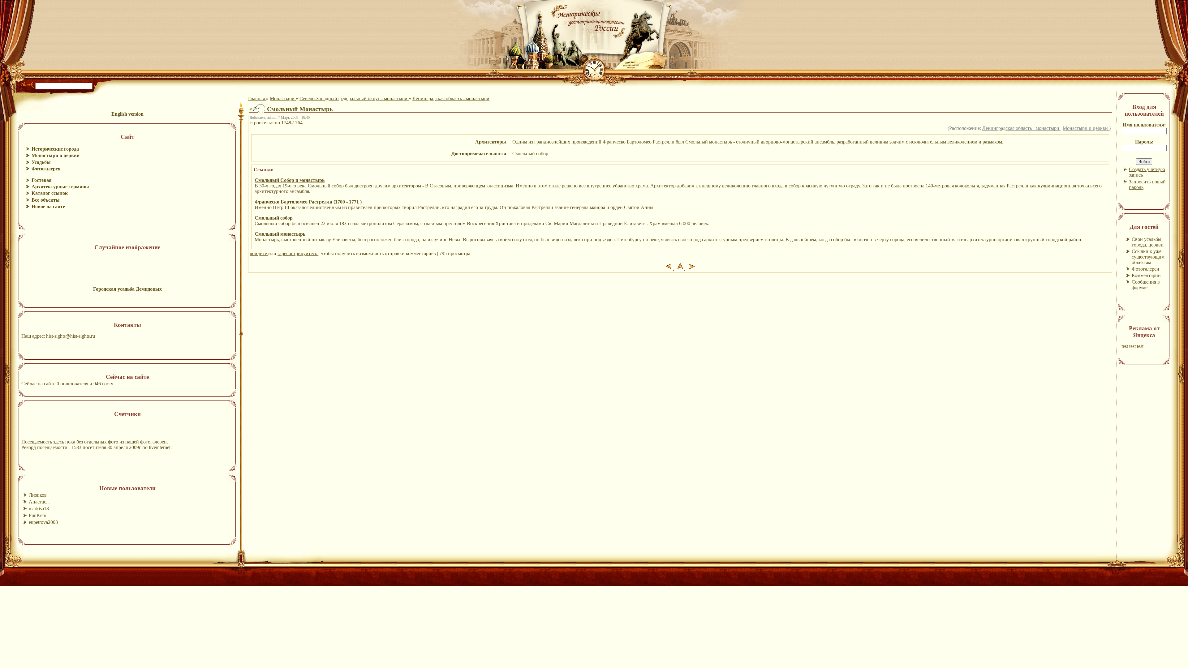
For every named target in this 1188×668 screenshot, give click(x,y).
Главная (257, 98)
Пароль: (1144, 141)
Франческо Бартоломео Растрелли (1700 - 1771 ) (308, 201)
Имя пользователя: (1144, 124)
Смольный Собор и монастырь (290, 180)
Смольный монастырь (280, 234)
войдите (259, 253)
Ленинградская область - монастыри (450, 98)
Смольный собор (274, 218)
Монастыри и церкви (1086, 128)
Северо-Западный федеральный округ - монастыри (354, 98)
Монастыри (283, 98)
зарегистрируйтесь (298, 253)
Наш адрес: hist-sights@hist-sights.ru (58, 336)
